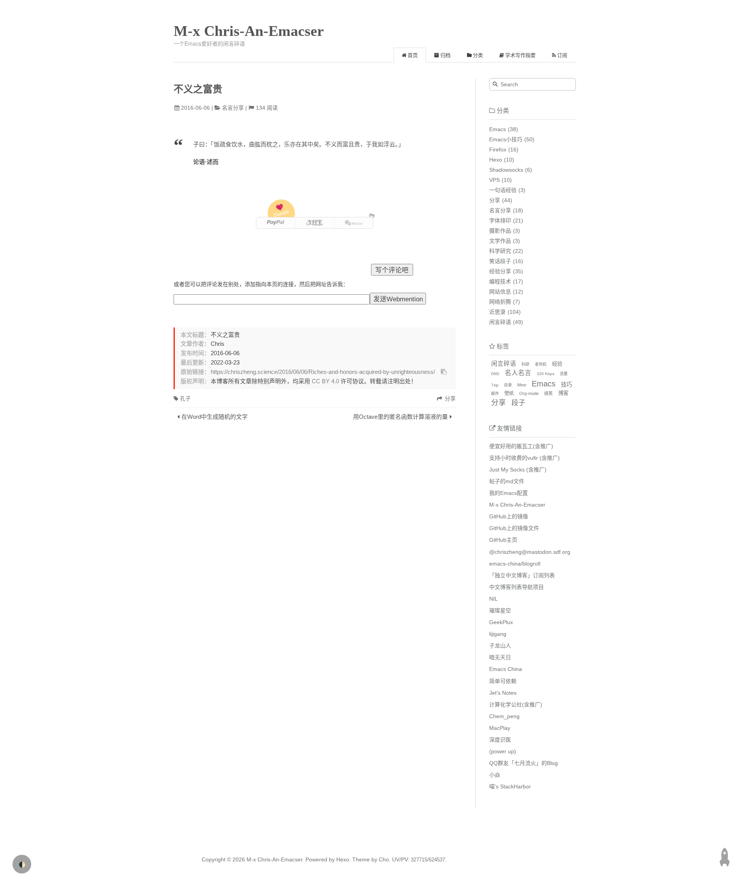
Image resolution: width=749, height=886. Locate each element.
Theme (360, 859)
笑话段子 (500, 261)
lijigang (497, 634)
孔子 (185, 398)
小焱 (494, 775)
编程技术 (500, 281)
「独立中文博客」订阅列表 (522, 575)
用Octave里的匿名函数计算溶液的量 (400, 416)
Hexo (495, 160)
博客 (563, 393)
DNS (495, 374)
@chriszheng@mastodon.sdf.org (529, 552)
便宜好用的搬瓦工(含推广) (521, 446)
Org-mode (529, 393)
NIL (493, 599)
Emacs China (505, 669)
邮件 (495, 393)
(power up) (502, 751)
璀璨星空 (500, 610)
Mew (521, 385)
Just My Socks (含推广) (518, 469)
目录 (508, 385)
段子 (518, 403)
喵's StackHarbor (510, 786)
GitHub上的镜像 (508, 516)
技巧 (566, 384)
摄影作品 (500, 231)
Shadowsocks (506, 170)
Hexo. (343, 859)
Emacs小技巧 (505, 139)
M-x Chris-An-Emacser (249, 31)
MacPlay (499, 728)
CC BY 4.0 (325, 381)
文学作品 (500, 241)
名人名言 (518, 373)
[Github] (372, 215)
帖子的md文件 (506, 481)
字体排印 (500, 220)
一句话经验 (502, 190)
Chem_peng (504, 716)
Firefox (497, 149)
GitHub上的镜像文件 (514, 528)
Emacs (497, 129)
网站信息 (500, 291)
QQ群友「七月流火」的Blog (523, 763)
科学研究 (500, 251)
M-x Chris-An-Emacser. (275, 859)
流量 (564, 374)
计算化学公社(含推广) (515, 704)
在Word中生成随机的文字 (214, 416)
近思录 (497, 312)
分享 (494, 200)
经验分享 (500, 271)
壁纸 (509, 393)
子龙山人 (500, 645)
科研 (525, 364)
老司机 (541, 364)
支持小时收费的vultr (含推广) (524, 458)
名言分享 (233, 108)
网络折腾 (500, 302)
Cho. (383, 859)
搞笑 (548, 393)
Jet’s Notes (502, 693)
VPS (494, 180)
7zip (495, 385)
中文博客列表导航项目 (516, 587)
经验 (557, 364)
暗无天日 (500, 657)
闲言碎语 (500, 322)
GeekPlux (501, 622)
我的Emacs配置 (508, 493)
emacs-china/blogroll (514, 563)
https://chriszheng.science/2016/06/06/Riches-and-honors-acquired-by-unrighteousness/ (323, 372)
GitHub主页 (503, 540)
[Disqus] (315, 530)
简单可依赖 (502, 681)
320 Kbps (545, 374)
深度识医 (500, 740)
